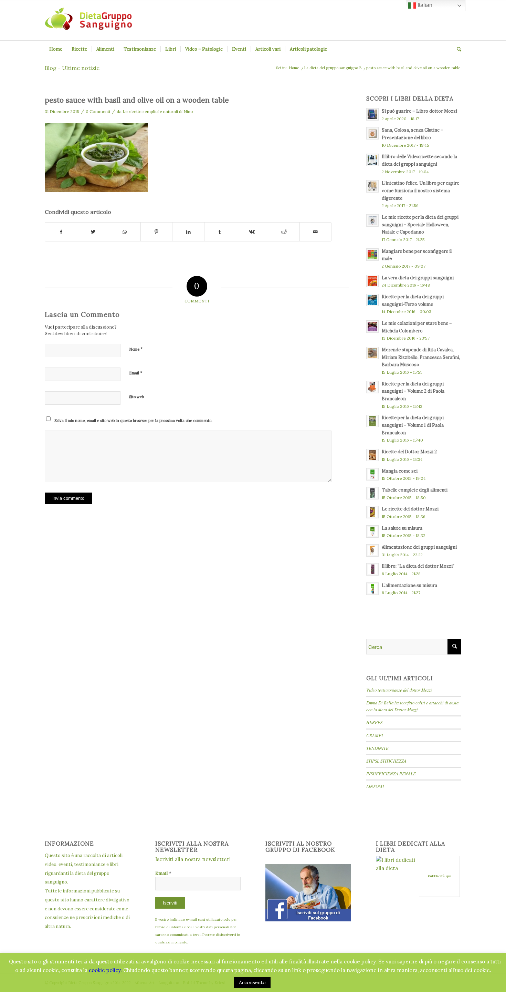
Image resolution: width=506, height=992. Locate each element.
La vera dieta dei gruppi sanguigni (418, 277)
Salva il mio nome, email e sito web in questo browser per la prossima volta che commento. (133, 420)
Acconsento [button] (252, 982)
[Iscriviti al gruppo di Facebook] (308, 919)
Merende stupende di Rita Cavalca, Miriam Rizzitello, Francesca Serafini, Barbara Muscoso (421, 357)
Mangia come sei (400, 471)
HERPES (374, 722)
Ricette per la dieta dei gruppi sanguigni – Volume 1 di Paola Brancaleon (413, 425)
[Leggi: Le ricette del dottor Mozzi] (372, 512)
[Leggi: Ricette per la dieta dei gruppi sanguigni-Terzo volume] (372, 300)
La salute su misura (402, 528)
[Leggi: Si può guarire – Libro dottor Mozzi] (372, 114)
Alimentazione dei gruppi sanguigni (419, 547)
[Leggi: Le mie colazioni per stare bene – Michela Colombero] (372, 326)
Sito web (136, 396)
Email (136, 373)
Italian (424, 5)
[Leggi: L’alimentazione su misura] (372, 588)
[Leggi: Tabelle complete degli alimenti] (372, 493)
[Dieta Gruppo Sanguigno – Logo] (88, 20)
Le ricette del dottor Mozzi (410, 509)
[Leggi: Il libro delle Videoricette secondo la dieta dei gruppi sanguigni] (372, 160)
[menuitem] (56, 49)
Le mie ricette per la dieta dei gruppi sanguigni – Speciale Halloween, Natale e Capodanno (420, 224)
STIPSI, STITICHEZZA (386, 761)
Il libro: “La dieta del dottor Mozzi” (418, 566)
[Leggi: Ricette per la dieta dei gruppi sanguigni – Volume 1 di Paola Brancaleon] (372, 421)
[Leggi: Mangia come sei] (372, 474)
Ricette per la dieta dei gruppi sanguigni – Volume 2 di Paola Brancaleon (413, 391)
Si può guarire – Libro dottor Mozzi (419, 111)
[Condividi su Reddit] (283, 232)
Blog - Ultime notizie (72, 67)
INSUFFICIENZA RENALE (391, 773)
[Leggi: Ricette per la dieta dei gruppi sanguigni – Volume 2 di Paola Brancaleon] (372, 387)
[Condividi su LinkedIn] (188, 232)
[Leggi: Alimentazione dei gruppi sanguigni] (372, 550)
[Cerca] (456, 49)
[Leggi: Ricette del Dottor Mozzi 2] (372, 455)
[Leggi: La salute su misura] (372, 531)
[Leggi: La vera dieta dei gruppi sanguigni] (372, 281)
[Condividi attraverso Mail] (315, 232)
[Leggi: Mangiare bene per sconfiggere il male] (372, 254)
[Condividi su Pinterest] (156, 232)
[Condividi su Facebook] (61, 232)
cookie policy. (105, 970)
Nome (136, 349)
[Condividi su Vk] (251, 232)
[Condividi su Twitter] (92, 232)
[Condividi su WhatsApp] (124, 232)
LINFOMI (375, 786)
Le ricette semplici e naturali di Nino (158, 111)
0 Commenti (98, 111)
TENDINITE (377, 748)
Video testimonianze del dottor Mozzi (399, 690)
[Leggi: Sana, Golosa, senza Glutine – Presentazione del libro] (372, 133)
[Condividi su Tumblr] (220, 232)
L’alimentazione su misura (409, 585)
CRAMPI (374, 735)
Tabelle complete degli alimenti (414, 490)
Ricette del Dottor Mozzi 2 (409, 451)
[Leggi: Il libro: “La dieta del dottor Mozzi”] (372, 569)
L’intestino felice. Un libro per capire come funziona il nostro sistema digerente (420, 190)
